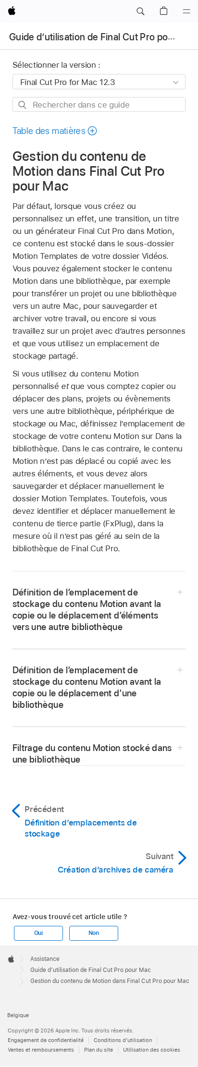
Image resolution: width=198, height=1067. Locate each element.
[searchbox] (99, 104)
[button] (140, 11)
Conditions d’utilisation (123, 1040)
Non (93, 933)
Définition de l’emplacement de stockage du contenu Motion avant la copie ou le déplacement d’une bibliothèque (86, 687)
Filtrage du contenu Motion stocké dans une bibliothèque (92, 753)
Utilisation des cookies (151, 1049)
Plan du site (98, 1049)
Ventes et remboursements (41, 1049)
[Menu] (186, 11)
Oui (38, 933)
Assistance (45, 959)
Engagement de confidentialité (46, 1040)
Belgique (18, 1015)
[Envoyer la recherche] (23, 105)
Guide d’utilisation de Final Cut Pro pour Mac (103, 37)
